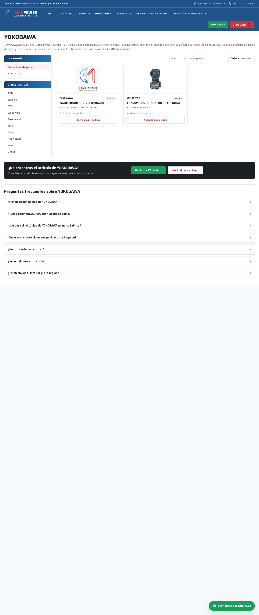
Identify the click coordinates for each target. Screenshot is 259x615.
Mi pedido (241, 25)
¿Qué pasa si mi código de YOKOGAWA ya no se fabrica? (44, 225)
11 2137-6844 (243, 3)
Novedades (103, 14)
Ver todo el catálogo (185, 170)
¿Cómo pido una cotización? (25, 261)
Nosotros (123, 14)
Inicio (50, 14)
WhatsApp (218, 24)
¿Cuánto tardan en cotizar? (25, 249)
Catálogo (67, 14)
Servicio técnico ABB (151, 14)
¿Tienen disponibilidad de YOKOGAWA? (33, 202)
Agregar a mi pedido (88, 120)
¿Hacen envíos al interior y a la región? (33, 273)
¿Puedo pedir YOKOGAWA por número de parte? (38, 214)
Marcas (84, 14)
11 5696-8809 (211, 3)
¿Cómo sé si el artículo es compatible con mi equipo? (41, 237)
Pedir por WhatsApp (148, 170)
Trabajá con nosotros (189, 14)
